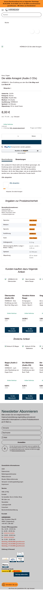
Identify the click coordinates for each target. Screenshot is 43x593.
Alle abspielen (14, 183)
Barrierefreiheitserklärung (10, 510)
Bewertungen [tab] (21, 159)
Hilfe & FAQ (5, 492)
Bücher (11, 95)
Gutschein (5, 507)
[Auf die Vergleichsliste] (32, 31)
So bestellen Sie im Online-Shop (12, 497)
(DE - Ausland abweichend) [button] (17, 128)
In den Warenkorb (12, 330)
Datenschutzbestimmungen (18, 450)
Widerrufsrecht (6, 476)
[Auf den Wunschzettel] (37, 31)
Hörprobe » (7, 88)
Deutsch (32, 229)
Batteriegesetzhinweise (9, 474)
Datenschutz (6, 471)
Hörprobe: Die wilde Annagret (14, 191)
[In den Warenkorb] (21, 142)
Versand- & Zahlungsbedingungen (12, 482)
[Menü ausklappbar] (3, 9)
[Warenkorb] (39, 9)
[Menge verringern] (4, 136)
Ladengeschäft (6, 504)
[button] (33, 9)
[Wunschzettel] (36, 9)
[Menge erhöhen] (39, 136)
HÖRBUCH (14, 102)
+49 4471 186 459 (7, 523)
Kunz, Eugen (6, 75)
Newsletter (5, 502)
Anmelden (21, 442)
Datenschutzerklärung (9, 417)
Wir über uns (6, 499)
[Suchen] (39, 15)
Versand (16, 116)
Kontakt (4, 494)
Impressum (5, 484)
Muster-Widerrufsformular (10, 479)
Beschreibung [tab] (7, 159)
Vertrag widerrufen (21, 574)
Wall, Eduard (33, 220)
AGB (38, 449)
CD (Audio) (11, 100)
